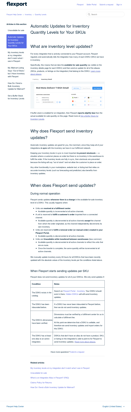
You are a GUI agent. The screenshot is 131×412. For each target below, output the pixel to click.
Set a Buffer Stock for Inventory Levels (16, 97)
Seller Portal (91, 4)
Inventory (28, 14)
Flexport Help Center (14, 14)
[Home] (17, 5)
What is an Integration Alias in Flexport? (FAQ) (49, 377)
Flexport (80, 4)
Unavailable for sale (16, 30)
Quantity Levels (40, 14)
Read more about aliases (85, 341)
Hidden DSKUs (72, 294)
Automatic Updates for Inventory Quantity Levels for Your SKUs (16, 41)
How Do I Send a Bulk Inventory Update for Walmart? (16, 86)
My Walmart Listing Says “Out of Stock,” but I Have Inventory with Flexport (16, 72)
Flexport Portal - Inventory (74, 291)
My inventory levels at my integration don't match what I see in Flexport (16, 56)
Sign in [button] (119, 4)
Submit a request (106, 4)
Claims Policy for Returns (41, 382)
